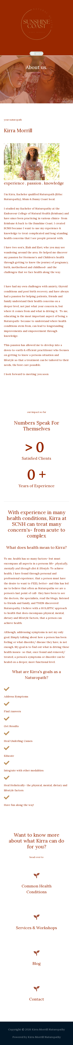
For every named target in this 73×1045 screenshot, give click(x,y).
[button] (39, 53)
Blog (36, 963)
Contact (36, 999)
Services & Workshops (36, 927)
